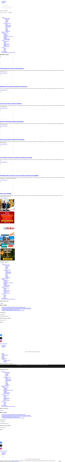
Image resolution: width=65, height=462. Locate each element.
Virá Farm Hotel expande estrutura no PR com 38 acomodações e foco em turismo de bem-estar (16, 415)
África (7, 24)
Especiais (3, 32)
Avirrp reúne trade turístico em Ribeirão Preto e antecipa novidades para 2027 (13, 307)
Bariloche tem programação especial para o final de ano (13, 86)
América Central (8, 25)
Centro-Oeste (8, 19)
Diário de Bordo (6, 33)
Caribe (7, 28)
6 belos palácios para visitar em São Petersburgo (12, 68)
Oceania (7, 30)
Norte (6, 266)
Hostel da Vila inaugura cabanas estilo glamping (12, 121)
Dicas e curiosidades (5, 278)
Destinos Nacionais (7, 18)
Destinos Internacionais (7, 23)
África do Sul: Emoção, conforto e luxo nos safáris (12, 139)
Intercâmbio (5, 35)
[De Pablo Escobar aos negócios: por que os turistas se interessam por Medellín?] (6, 173)
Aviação (5, 43)
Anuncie (3, 2)
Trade (5, 50)
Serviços (3, 40)
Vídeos (5, 49)
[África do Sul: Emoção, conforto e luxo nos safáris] (6, 137)
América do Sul (8, 26)
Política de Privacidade (15, 461)
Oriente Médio (8, 31)
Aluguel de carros (6, 290)
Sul (6, 22)
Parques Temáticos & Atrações (8, 36)
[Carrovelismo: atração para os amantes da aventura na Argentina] (6, 155)
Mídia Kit (3, 454)
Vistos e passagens (6, 44)
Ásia (6, 27)
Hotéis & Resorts (6, 41)
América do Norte (8, 272)
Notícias (5, 48)
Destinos (3, 17)
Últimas (3, 47)
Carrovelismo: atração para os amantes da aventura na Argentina (16, 157)
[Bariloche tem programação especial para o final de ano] (6, 84)
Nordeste (7, 267)
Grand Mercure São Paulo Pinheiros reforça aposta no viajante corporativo (13, 310)
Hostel (5, 42)
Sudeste (7, 21)
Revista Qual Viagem (7, 360)
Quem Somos (4, 1)
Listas (5, 296)
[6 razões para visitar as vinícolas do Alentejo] (6, 101)
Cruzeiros (5, 34)
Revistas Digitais (4, 51)
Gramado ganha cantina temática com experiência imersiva (11, 309)
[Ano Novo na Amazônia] (6, 191)
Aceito (60, 461)
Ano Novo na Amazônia (5, 193)
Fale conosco (4, 345)
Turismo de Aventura (7, 38)
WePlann (5, 45)
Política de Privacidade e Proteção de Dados (8, 52)
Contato (5, 361)
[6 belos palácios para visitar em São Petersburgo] (6, 66)
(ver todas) (1, 410)
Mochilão (5, 37)
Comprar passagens (7, 46)
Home (3, 353)
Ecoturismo (5, 284)
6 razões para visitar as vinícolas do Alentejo (11, 103)
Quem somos (4, 346)
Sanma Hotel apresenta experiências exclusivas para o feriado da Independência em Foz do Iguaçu (16, 308)
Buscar (10, 12)
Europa (7, 29)
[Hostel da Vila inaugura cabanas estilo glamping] (6, 119)
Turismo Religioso (6, 39)
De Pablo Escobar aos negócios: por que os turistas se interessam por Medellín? (19, 175)
